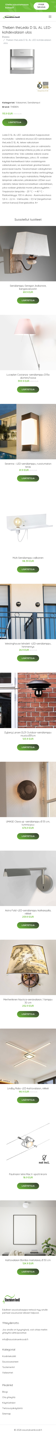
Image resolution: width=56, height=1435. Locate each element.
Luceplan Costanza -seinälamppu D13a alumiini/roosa (28, 376)
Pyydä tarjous (41, 5)
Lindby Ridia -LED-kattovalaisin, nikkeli (28, 1088)
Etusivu (5, 36)
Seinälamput (33, 102)
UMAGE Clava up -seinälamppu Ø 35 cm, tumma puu (28, 823)
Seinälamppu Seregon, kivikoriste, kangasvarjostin (28, 287)
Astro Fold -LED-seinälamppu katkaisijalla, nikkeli (28, 912)
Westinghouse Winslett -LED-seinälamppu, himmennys (28, 645)
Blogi (5, 1391)
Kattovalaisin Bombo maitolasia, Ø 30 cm (28, 1260)
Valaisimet (21, 102)
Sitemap (6, 1413)
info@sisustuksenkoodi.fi (15, 1339)
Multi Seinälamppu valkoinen (28, 557)
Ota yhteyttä (8, 1397)
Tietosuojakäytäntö (12, 1408)
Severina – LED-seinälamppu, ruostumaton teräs (28, 465)
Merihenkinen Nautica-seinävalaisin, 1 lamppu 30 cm (28, 1001)
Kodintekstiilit (9, 1356)
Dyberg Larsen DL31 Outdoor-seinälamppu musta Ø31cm (28, 734)
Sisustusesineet (10, 1361)
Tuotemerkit (8, 1367)
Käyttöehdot (8, 1402)
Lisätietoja (14, 122)
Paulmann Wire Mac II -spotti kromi (28, 1174)
